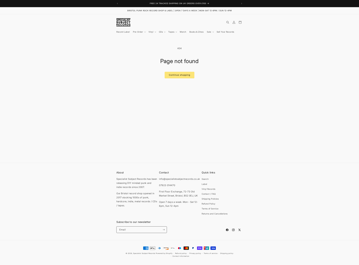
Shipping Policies (210, 199)
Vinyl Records (208, 189)
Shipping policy (226, 253)
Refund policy (181, 253)
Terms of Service (210, 208)
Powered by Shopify (164, 253)
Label (204, 184)
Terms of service (210, 253)
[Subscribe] (164, 229)
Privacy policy (195, 253)
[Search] (228, 22)
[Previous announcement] (117, 3)
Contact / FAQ (209, 194)
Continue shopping (179, 75)
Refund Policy (208, 204)
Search (205, 179)
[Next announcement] (242, 3)
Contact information (180, 256)
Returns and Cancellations (215, 213)
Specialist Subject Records (144, 253)
